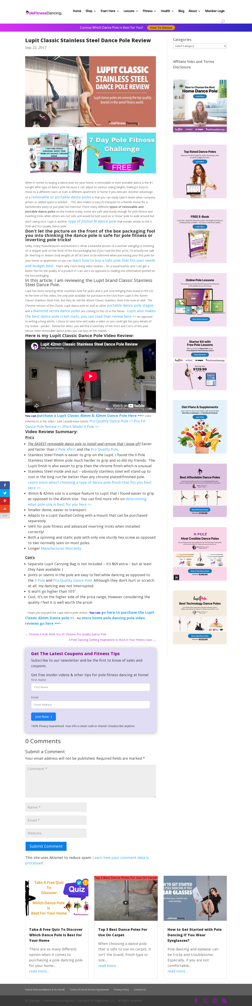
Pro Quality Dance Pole (72, 580)
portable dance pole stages (130, 305)
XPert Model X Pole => (80, 426)
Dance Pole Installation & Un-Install (45, 989)
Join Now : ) (43, 716)
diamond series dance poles (56, 310)
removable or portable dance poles (61, 197)
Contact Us (140, 989)
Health (165, 11)
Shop (89, 11)
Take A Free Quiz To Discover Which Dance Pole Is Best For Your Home (55, 935)
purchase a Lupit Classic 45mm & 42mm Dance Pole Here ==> (90, 415)
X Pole (39, 580)
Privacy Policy (121, 989)
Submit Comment (46, 846)
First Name (38, 680)
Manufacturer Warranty (60, 548)
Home (77, 11)
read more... (39, 971)
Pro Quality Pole (104, 449)
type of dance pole (92, 221)
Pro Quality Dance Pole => (111, 421)
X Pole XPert (65, 449)
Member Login (215, 11)
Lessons (129, 11)
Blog (181, 11)
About (193, 11)
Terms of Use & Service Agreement (89, 989)
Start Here (108, 11)
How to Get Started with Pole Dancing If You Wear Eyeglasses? (195, 935)
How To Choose (161, 27)
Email (34, 697)
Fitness (148, 11)
